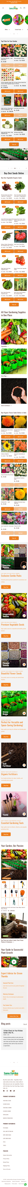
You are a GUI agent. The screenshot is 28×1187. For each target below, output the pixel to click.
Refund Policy (6, 1162)
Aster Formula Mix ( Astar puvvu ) (7, 526)
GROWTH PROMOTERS (8, 1118)
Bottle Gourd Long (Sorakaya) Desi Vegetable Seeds (19, 293)
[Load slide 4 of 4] (17, 168)
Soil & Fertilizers (5, 405)
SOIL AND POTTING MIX (8, 1131)
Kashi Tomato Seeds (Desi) (19, 244)
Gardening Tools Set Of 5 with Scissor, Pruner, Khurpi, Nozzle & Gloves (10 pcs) (13, 908)
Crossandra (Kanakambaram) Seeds (19, 454)
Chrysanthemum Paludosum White (19, 478)
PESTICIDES (5, 1128)
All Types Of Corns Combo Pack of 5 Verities (20, 83)
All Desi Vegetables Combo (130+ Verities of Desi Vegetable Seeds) (7, 83)
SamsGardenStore (10, 1179)
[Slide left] (10, 33)
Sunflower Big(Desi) (5, 454)
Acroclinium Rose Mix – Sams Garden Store (7, 59)
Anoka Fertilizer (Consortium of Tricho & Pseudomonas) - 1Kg (7, 109)
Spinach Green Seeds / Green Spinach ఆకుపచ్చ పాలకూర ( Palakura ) (19, 220)
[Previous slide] (8, 168)
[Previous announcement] (3, 2)
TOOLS (4, 1145)
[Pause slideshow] (26, 168)
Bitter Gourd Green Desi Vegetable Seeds (5, 293)
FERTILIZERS (5, 1114)
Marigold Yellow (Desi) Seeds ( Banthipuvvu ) (20, 430)
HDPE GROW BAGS (7, 1135)
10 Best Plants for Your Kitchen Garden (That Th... (13, 1032)
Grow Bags (4, 376)
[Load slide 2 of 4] (13, 168)
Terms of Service (6, 1169)
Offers (6, 29)
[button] (3, 8)
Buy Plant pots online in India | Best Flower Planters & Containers (12, 941)
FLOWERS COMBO (7, 1111)
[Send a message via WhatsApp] (25, 1184)
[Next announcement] (25, 2)
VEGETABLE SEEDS (7, 1100)
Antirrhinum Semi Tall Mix (19, 108)
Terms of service (22, 1183)
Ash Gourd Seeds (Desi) (18, 132)
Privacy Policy (6, 1158)
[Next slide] (19, 168)
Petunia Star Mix (17, 526)
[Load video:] (14, 961)
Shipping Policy (6, 1165)
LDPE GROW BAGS (7, 1138)
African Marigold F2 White (19, 58)
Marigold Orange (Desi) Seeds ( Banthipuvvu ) (7, 430)
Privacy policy (14, 1183)
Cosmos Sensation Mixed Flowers (7, 474)
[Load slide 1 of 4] (11, 168)
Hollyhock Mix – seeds (5, 502)
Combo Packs (18, 29)
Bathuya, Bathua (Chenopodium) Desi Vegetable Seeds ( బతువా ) (7, 245)
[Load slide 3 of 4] (15, 168)
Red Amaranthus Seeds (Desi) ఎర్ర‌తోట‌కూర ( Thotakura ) (6, 195)
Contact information (16, 1181)
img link (7, 15)
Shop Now (6, 587)
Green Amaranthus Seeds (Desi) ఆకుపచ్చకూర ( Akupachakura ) (20, 195)
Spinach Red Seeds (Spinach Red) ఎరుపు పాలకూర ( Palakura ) (7, 219)
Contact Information (7, 1155)
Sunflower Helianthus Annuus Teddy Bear (19, 502)
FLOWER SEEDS (6, 1104)
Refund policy (23, 1181)
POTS (4, 1142)
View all (14, 144)
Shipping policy (7, 1183)
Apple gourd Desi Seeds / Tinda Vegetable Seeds (7, 133)
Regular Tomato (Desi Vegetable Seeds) (20, 269)
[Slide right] (17, 33)
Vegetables (4, 346)
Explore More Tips (14, 1016)
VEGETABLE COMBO (7, 1107)
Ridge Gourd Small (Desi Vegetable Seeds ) (5, 269)
